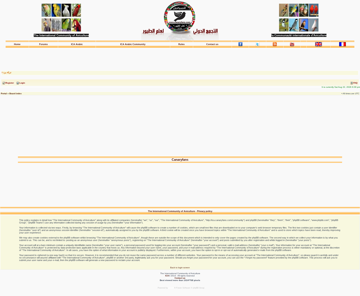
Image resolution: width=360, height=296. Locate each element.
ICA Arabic (77, 44)
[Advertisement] (180, 57)
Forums (43, 44)
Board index (15, 93)
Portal (4, 93)
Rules (181, 44)
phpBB (171, 288)
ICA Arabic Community (132, 44)
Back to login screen (180, 267)
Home (17, 44)
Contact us (212, 44)
